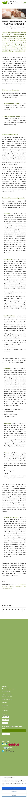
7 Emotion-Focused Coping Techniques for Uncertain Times (14, 586)
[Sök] (21, 2)
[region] (14, 787)
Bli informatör (5, 708)
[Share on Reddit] (21, 610)
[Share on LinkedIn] (12, 610)
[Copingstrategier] (14, 14)
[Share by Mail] (24, 610)
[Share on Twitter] (6, 610)
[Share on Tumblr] (15, 610)
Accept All (14, 788)
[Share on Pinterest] (9, 610)
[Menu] (24, 2)
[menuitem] (21, 2)
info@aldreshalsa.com (9, 688)
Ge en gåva (5, 710)
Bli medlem (5, 705)
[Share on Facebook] (3, 610)
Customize (14, 791)
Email (3, 728)
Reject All (14, 795)
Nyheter (13, 27)
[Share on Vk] (18, 610)
